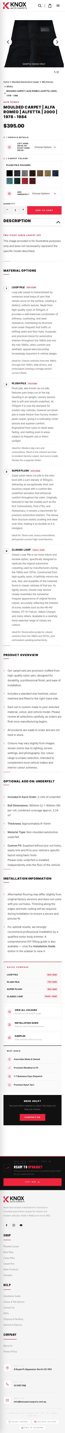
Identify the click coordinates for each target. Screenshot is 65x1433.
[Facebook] (6, 1225)
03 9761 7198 (20, 1385)
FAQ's (6, 1313)
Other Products (10, 1269)
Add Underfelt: (23, 193)
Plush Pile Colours (18, 165)
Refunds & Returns (12, 1324)
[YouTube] (21, 1225)
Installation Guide (11, 1296)
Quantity (9, 204)
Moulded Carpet (11, 1246)
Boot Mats (8, 1252)
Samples (7, 1275)
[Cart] (50, 5)
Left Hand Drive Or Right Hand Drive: (23, 146)
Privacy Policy (10, 1351)
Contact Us (32, 1117)
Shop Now (30, 1182)
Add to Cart (44, 210)
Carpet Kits (8, 1263)
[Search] (39, 5)
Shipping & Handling (13, 1319)
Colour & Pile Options (13, 1301)
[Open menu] (58, 5)
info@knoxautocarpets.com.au (30, 1401)
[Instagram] (14, 1225)
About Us (7, 1345)
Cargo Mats (9, 1257)
